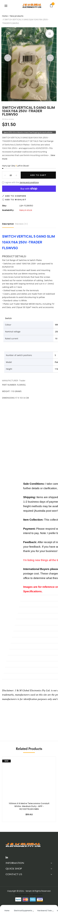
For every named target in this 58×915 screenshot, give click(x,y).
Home (5, 16)
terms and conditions (29, 182)
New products (16, 16)
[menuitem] (7, 910)
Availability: (8, 210)
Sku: (4, 205)
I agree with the (22, 182)
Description (8, 223)
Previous (7, 57)
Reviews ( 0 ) (21, 223)
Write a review (8, 119)
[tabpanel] (29, 791)
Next (50, 57)
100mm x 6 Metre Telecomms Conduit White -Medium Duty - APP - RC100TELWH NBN (29, 806)
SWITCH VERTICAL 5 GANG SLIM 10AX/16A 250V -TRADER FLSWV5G (28, 111)
